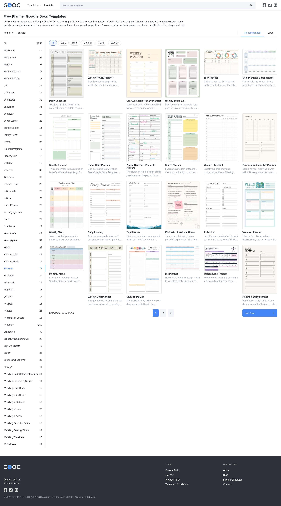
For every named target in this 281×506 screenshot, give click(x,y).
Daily (63, 42)
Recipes (23, 303)
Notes (23, 247)
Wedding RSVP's (23, 416)
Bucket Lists (23, 57)
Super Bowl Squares (23, 360)
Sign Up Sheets (23, 346)
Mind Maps (23, 226)
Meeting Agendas (23, 212)
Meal (74, 42)
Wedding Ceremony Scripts (23, 381)
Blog (225, 475)
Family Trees (23, 135)
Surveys (23, 367)
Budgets (23, 64)
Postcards (23, 275)
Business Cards (23, 71)
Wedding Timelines (23, 437)
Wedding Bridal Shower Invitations (23, 374)
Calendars (23, 92)
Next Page (250, 313)
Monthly (88, 42)
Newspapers (23, 240)
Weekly (115, 42)
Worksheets (23, 444)
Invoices (23, 170)
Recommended (252, 33)
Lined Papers (23, 205)
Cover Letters (23, 121)
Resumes (23, 325)
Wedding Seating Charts (23, 430)
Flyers (23, 142)
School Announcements (23, 339)
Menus (23, 219)
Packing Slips (23, 261)
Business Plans (23, 78)
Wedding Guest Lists (23, 395)
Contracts (23, 114)
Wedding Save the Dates (23, 423)
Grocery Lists (23, 156)
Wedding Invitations (23, 402)
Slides (23, 353)
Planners (20, 33)
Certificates (23, 99)
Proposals (23, 289)
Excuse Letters (23, 128)
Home (7, 33)
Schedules (23, 332)
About (226, 470)
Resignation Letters (23, 318)
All (23, 43)
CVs (23, 85)
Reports (23, 310)
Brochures (23, 50)
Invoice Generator (232, 479)
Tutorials (48, 5)
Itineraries (23, 177)
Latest (271, 33)
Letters (23, 198)
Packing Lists (23, 254)
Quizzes (23, 296)
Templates (32, 5)
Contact (227, 484)
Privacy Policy (172, 479)
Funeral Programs (23, 149)
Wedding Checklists (23, 388)
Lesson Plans (23, 184)
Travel (101, 42)
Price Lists (23, 282)
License (169, 475)
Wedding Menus (23, 409)
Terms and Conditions (176, 484)
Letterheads (23, 191)
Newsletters (23, 233)
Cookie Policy (172, 470)
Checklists (23, 107)
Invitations (23, 163)
